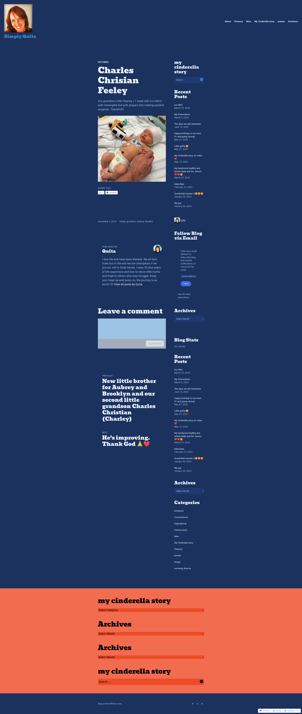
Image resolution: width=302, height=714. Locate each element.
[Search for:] (189, 80)
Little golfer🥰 (181, 146)
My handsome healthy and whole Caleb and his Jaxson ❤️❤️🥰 (188, 171)
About (228, 21)
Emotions (293, 21)
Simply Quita (20, 36)
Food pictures (181, 517)
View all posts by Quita (128, 284)
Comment (154, 343)
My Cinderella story (264, 21)
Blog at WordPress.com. (110, 703)
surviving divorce (182, 568)
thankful (149, 221)
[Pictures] (197, 704)
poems (281, 21)
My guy (177, 203)
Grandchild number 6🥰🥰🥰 (188, 193)
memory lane (180, 530)
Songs (177, 562)
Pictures (238, 21)
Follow (186, 284)
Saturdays (179, 184)
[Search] (201, 79)
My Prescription (182, 114)
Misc (248, 21)
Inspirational (180, 523)
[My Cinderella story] (193, 704)
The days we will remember (187, 124)
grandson (131, 221)
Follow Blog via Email (188, 235)
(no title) (178, 105)
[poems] (202, 704)
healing (140, 221)
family (122, 221)
